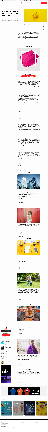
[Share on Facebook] (43, 25)
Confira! (31, 0)
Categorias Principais (15, 421)
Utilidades (6, 363)
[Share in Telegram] (43, 28)
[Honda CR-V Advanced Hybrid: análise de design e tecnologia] (2, 348)
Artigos (3, 20)
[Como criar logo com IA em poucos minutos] (2, 357)
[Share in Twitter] (43, 26)
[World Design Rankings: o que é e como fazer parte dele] (29, 408)
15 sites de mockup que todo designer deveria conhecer (7, 362)
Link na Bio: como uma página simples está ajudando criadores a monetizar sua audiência (7, 342)
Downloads (17, 0)
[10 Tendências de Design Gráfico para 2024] (41, 408)
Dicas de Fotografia (7, 20)
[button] (45, 0)
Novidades (14, 426)
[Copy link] (43, 29)
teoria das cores (24, 41)
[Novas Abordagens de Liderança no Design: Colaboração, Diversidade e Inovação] (18, 408)
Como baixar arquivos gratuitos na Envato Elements (24, 0)
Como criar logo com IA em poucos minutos (7, 356)
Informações (23, 421)
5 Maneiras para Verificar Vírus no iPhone (8, 351)
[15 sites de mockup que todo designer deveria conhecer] (2, 362)
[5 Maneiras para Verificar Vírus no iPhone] (2, 352)
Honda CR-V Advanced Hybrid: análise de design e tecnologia (8, 347)
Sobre (22, 422)
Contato (23, 423)
